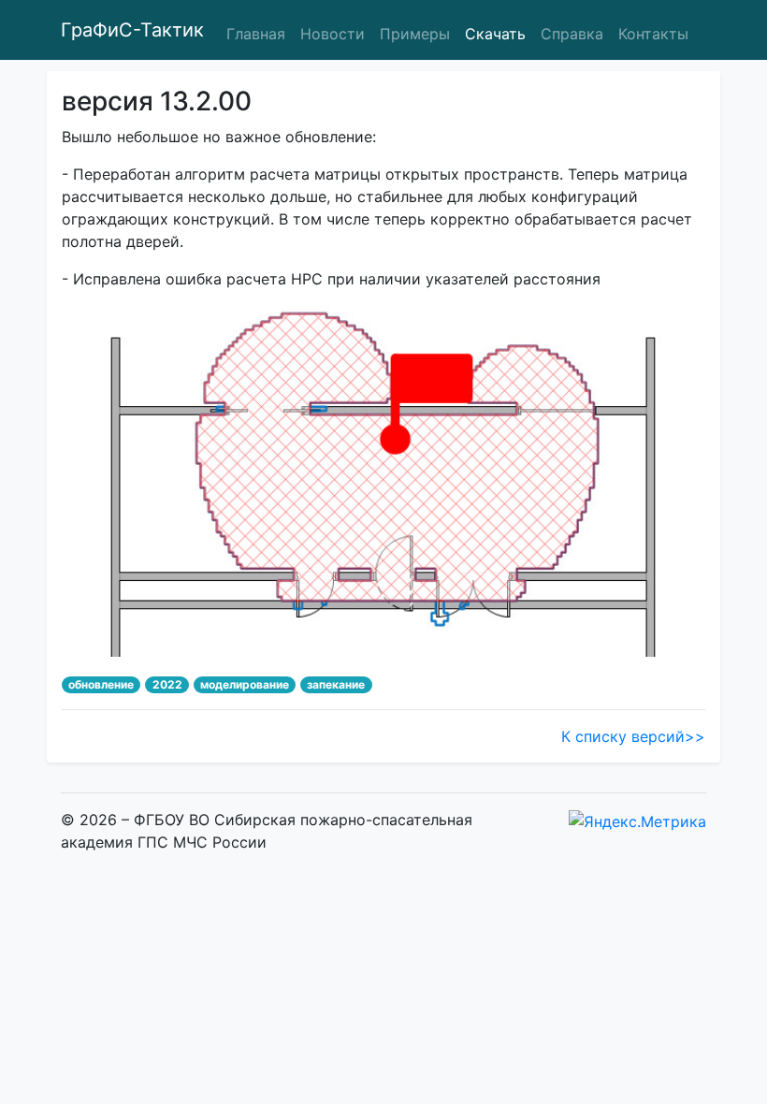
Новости (332, 33)
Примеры (415, 33)
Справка (572, 33)
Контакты (653, 33)
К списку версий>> (633, 736)
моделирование (244, 684)
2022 (167, 684)
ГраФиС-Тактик (132, 30)
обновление (101, 684)
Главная (255, 33)
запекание (336, 684)
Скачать (495, 33)
